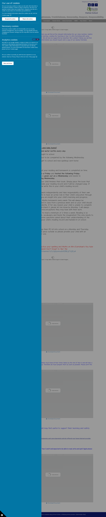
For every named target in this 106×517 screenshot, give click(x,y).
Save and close (7, 63)
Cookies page (5, 15)
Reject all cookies (28, 19)
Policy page (32, 57)
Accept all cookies (10, 19)
